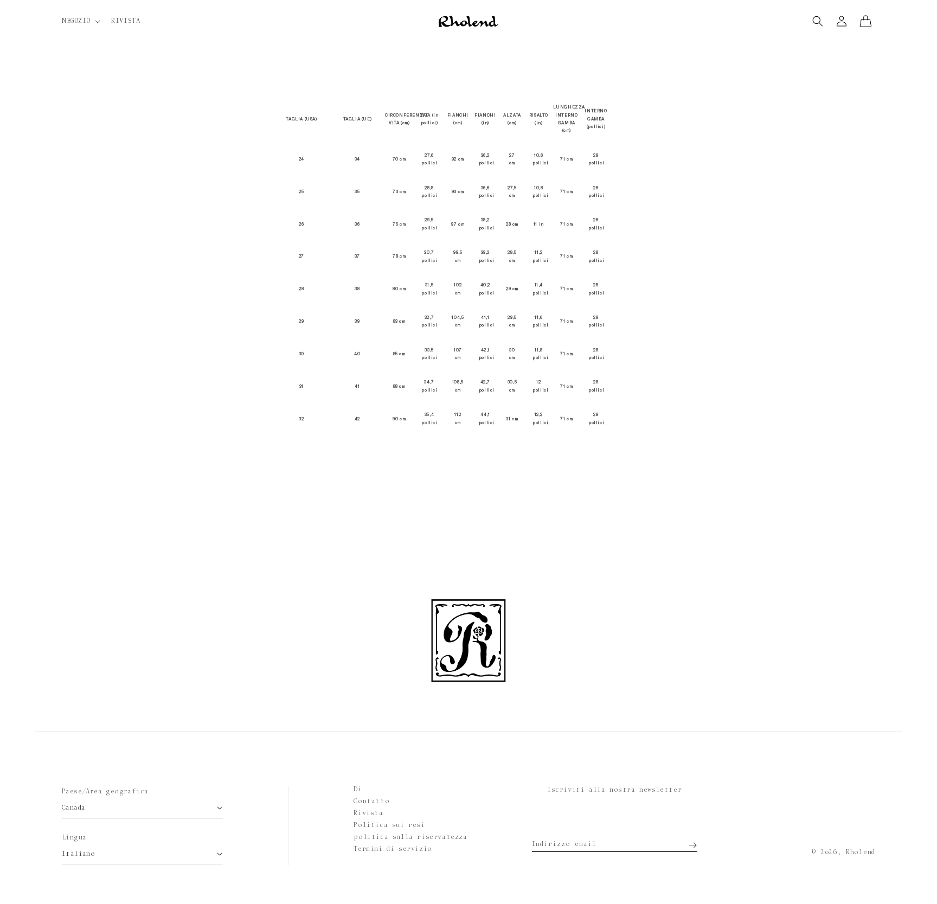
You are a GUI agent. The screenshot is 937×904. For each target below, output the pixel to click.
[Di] (818, 21)
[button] (80, 21)
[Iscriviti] (685, 841)
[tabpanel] (468, 264)
